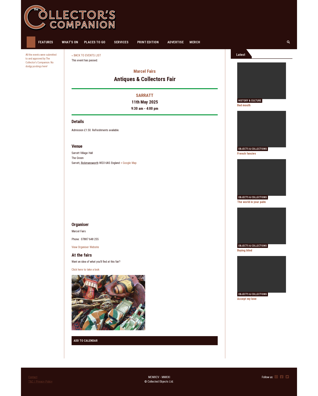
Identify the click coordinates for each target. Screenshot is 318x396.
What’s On (70, 42)
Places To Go (95, 42)
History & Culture (249, 100)
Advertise (175, 42)
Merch (195, 42)
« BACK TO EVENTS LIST (86, 55)
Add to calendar (86, 340)
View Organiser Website (85, 247)
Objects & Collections (252, 148)
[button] (288, 42)
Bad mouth (243, 105)
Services (121, 42)
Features (46, 42)
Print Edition (148, 42)
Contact (32, 377)
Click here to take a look (85, 269)
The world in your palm (251, 202)
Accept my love (247, 299)
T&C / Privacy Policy (40, 381)
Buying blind (244, 250)
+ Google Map (129, 163)
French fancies (246, 153)
